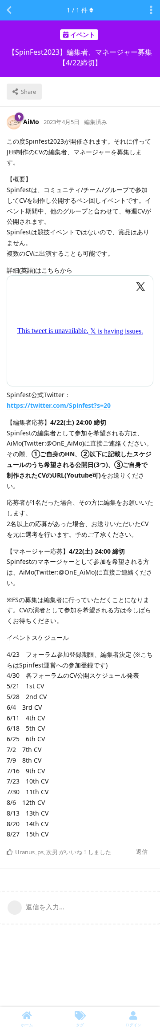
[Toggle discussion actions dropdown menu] (151, 10)
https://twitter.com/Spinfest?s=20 (59, 405)
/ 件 (77, 10)
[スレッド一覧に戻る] (9, 10)
